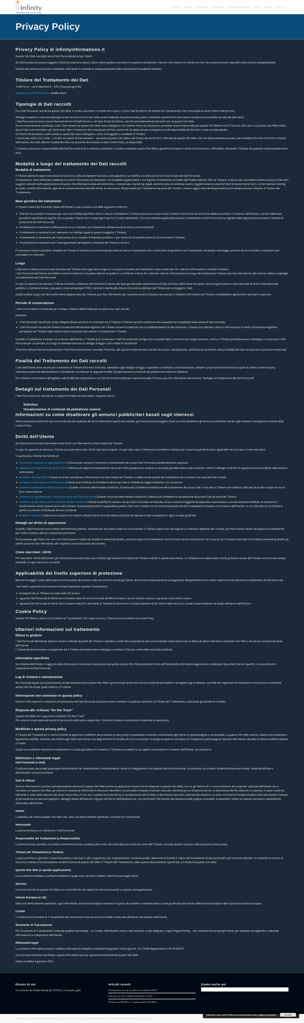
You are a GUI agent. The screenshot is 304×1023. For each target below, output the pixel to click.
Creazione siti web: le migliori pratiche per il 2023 (130, 995)
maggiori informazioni (267, 1015)
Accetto (288, 1014)
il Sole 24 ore (40, 990)
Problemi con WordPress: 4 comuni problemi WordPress (132, 1001)
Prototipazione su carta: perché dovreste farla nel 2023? (133, 990)
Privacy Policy (48, 26)
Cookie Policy (145, 1018)
